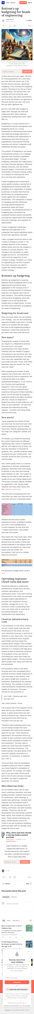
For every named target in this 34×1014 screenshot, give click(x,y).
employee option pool (12, 489)
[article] (17, 931)
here (3, 573)
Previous (7, 884)
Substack (7, 1010)
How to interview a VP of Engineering (12, 927)
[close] (28, 951)
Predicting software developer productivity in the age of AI (12, 944)
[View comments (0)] (10, 26)
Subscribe (23, 2)
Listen (30, 20)
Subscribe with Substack (18, 989)
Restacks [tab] (14, 897)
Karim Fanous (10, 19)
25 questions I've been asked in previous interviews (12, 931)
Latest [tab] (9, 920)
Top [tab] (4, 920)
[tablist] (10, 897)
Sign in (30, 2)
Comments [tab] (6, 897)
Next (27, 884)
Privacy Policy (23, 997)
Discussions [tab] (16, 920)
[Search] (30, 920)
